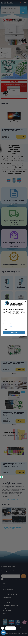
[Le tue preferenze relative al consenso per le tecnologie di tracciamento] (1, 477)
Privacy (11, 326)
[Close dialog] (25, 301)
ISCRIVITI (14, 332)
